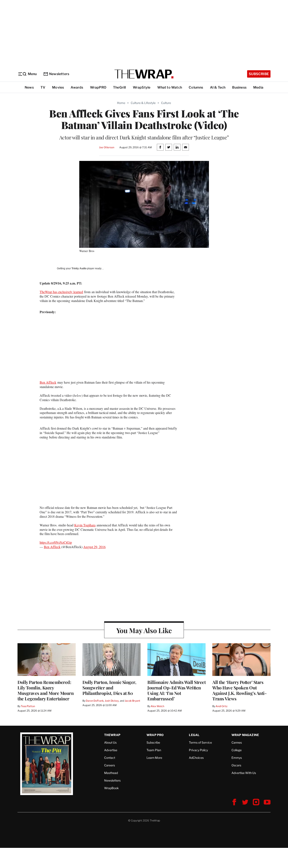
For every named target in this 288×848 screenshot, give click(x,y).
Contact (109, 757)
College (236, 750)
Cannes (236, 742)
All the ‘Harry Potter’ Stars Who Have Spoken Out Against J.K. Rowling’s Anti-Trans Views (239, 690)
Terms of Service (200, 742)
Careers (109, 765)
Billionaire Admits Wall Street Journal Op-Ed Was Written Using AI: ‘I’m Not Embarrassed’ (176, 690)
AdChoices (196, 757)
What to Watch (169, 87)
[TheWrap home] (144, 74)
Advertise (110, 750)
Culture (166, 103)
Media (258, 87)
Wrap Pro (155, 735)
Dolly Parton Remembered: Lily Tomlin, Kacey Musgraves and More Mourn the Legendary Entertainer (45, 690)
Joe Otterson (106, 147)
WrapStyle (142, 87)
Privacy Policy (198, 750)
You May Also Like (144, 630)
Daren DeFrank (95, 700)
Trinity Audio (78, 268)
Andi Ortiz (221, 706)
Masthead (111, 773)
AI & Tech (218, 87)
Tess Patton (28, 706)
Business (239, 87)
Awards (77, 87)
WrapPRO (98, 87)
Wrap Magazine (245, 735)
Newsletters (59, 74)
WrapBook (111, 788)
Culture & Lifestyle (143, 103)
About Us (110, 742)
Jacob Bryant (132, 700)
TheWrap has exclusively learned (61, 292)
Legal (194, 735)
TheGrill (119, 87)
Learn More (154, 757)
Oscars (236, 765)
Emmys (236, 757)
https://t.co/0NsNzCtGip (56, 542)
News (29, 87)
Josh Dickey (112, 700)
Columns (196, 87)
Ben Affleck (48, 382)
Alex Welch (157, 706)
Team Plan (154, 750)
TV (42, 87)
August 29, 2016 (94, 547)
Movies (58, 87)
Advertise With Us (243, 773)
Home (121, 103)
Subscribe (259, 74)
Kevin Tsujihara (85, 525)
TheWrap (112, 735)
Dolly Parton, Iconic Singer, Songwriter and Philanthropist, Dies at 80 (109, 687)
